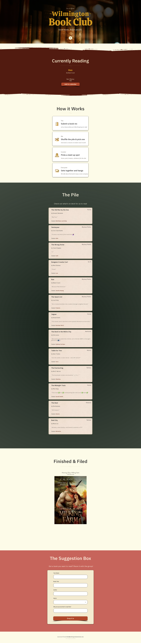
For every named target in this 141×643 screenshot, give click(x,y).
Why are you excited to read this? (62, 606)
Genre (55, 598)
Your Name (56, 573)
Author (55, 589)
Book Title (56, 581)
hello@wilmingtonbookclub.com (74, 637)
